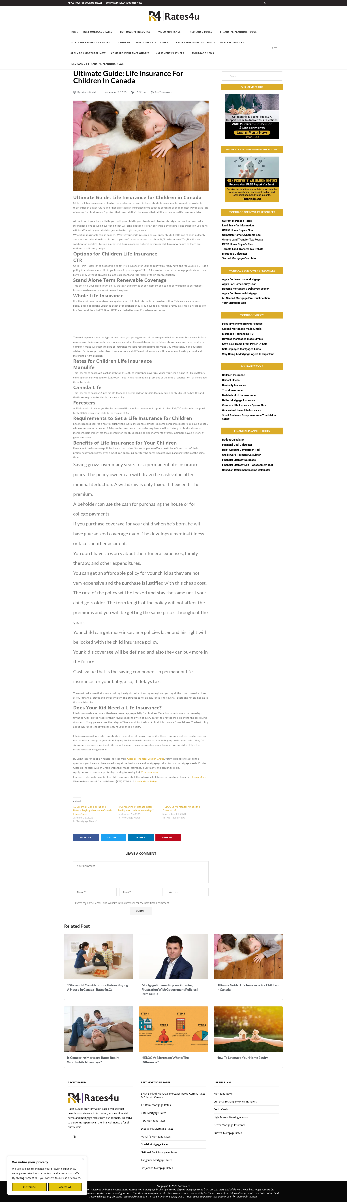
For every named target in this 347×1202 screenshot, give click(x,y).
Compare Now (149, 772)
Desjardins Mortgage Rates (157, 1168)
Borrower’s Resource (135, 31)
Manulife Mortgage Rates (156, 1136)
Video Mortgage (169, 31)
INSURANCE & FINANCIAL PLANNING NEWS (97, 63)
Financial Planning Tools (238, 31)
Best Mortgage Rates (97, 31)
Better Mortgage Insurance (195, 42)
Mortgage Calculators (152, 42)
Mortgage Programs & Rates (90, 42)
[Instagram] (269, 3)
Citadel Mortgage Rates (154, 1144)
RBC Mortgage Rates (153, 1120)
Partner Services (232, 42)
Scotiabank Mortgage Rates (157, 1128)
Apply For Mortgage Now (88, 53)
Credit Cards (221, 1109)
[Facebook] (260, 3)
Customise (29, 1187)
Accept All (65, 1187)
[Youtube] (278, 3)
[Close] (83, 1159)
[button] (86, 837)
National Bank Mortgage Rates (159, 1152)
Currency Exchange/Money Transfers (235, 1101)
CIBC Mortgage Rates (153, 1113)
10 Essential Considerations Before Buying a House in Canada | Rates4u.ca (92, 810)
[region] (47, 1175)
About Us (124, 42)
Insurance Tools (200, 31)
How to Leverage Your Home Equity (242, 1058)
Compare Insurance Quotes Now (124, 2)
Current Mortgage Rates (228, 1133)
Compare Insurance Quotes (130, 53)
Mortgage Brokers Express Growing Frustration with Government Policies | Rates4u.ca (170, 989)
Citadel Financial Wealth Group (145, 758)
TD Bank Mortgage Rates (156, 1105)
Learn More (199, 776)
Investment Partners (169, 53)
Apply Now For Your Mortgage (85, 2)
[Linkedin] (274, 3)
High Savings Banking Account (231, 1117)
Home (74, 31)
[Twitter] (265, 3)
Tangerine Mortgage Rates (156, 1160)
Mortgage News (203, 53)
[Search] (272, 48)
